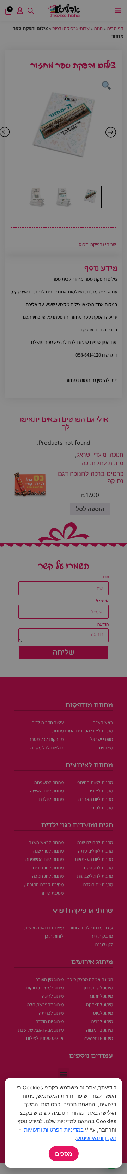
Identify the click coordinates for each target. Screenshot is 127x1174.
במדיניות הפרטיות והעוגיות (54, 1129)
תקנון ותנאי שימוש (96, 1138)
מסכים (63, 1153)
